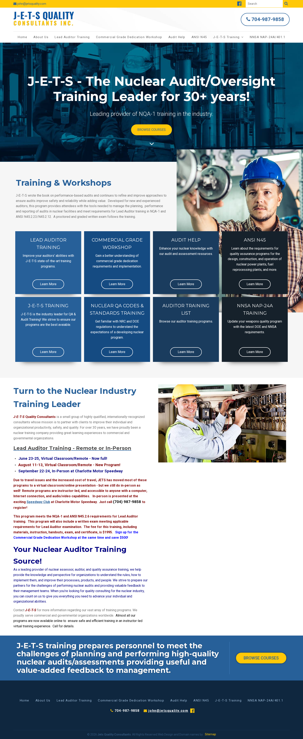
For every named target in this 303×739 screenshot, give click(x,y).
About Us (40, 37)
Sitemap (210, 734)
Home (22, 37)
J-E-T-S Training (226, 37)
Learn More (48, 284)
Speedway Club (38, 502)
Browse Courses (151, 130)
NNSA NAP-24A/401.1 (267, 37)
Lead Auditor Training (72, 37)
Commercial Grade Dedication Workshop (129, 37)
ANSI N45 (199, 37)
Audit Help (176, 37)
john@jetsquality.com (31, 4)
